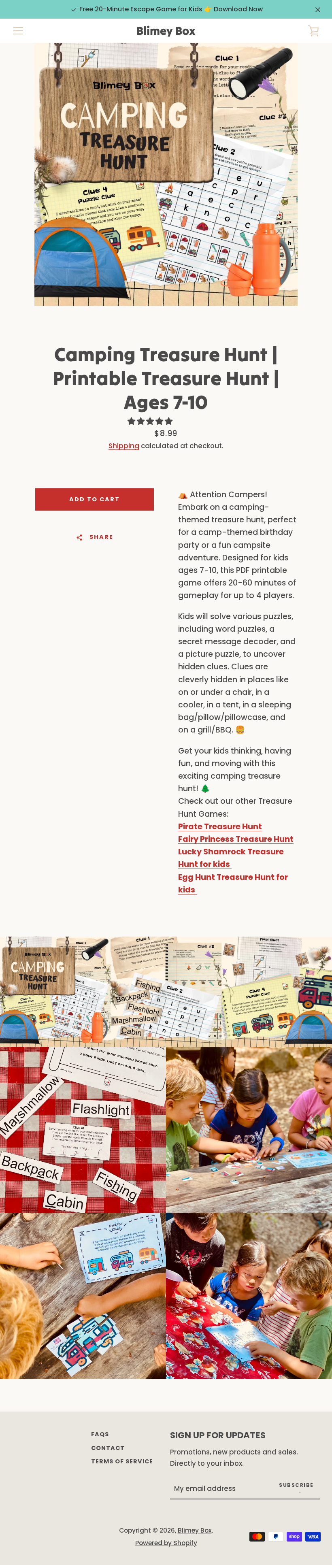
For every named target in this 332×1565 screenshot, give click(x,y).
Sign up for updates (218, 1435)
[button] (151, 421)
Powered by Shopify (166, 1543)
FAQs (100, 1434)
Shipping (124, 446)
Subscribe (296, 1485)
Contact (108, 1448)
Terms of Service (122, 1461)
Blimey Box (166, 31)
